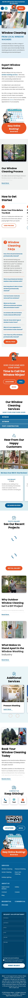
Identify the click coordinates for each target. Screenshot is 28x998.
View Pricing (9, 226)
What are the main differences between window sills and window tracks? (13, 305)
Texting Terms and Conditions (11, 958)
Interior (5, 417)
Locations (9, 382)
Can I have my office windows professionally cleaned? (13, 336)
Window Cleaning (7, 869)
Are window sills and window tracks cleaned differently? (13, 314)
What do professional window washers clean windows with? (13, 280)
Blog (3, 895)
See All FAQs (10, 342)
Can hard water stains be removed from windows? (12, 297)
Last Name (6, 922)
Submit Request (14, 966)
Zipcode (5, 937)
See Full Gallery (14, 568)
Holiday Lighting (6, 877)
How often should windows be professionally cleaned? (13, 255)
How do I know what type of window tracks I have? (12, 321)
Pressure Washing (20, 869)
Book (21, 8)
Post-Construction (10, 426)
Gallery (17, 887)
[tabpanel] (13, 217)
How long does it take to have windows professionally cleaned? (13, 289)
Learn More (7, 709)
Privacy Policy (6, 994)
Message (6, 942)
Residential (6, 901)
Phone (5, 927)
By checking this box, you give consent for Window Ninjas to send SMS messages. (14, 960)
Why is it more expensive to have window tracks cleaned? (13, 328)
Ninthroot (19, 995)
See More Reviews (14, 505)
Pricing (5, 905)
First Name (6, 918)
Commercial (20, 901)
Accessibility (15, 994)
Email (5, 932)
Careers (17, 892)
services (11, 100)
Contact (4, 892)
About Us (5, 884)
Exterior (5, 422)
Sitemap (22, 994)
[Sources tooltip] (23, 272)
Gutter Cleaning (6, 872)
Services (5, 866)
